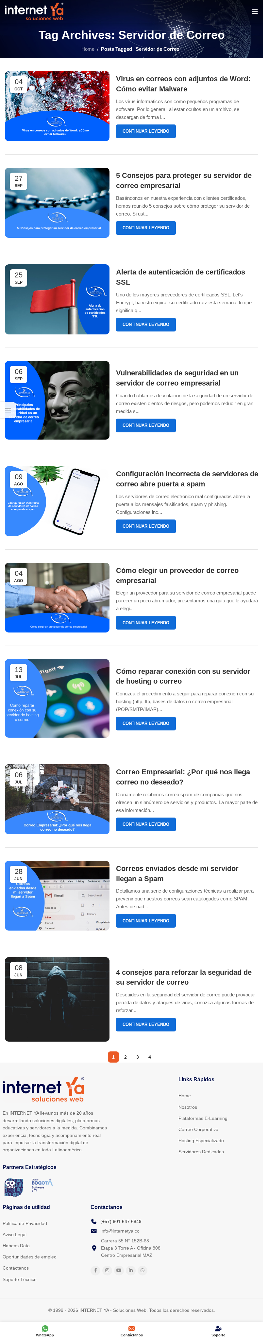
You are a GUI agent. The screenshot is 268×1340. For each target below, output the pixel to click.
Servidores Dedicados (201, 1151)
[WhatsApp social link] (142, 1270)
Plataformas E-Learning (202, 1118)
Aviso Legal (14, 1234)
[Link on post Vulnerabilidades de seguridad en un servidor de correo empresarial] (57, 400)
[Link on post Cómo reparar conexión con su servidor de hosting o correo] (57, 698)
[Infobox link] (132, 1310)
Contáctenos (16, 1268)
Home (87, 49)
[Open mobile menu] (254, 11)
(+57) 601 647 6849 (121, 1221)
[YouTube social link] (119, 1270)
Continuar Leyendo (146, 131)
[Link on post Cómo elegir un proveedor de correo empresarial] (57, 598)
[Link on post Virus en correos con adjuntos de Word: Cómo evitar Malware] (57, 106)
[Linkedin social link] (131, 1270)
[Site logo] (34, 11)
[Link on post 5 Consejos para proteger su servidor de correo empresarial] (57, 203)
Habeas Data (16, 1245)
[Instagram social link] (107, 1270)
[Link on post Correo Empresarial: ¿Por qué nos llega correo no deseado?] (57, 799)
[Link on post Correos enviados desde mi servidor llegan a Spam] (57, 896)
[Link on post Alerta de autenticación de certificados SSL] (57, 299)
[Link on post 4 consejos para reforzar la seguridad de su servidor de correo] (57, 999)
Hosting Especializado (201, 1140)
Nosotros (187, 1107)
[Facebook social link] (95, 1270)
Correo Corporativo (198, 1129)
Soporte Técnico (20, 1279)
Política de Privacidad (25, 1223)
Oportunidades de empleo (30, 1256)
